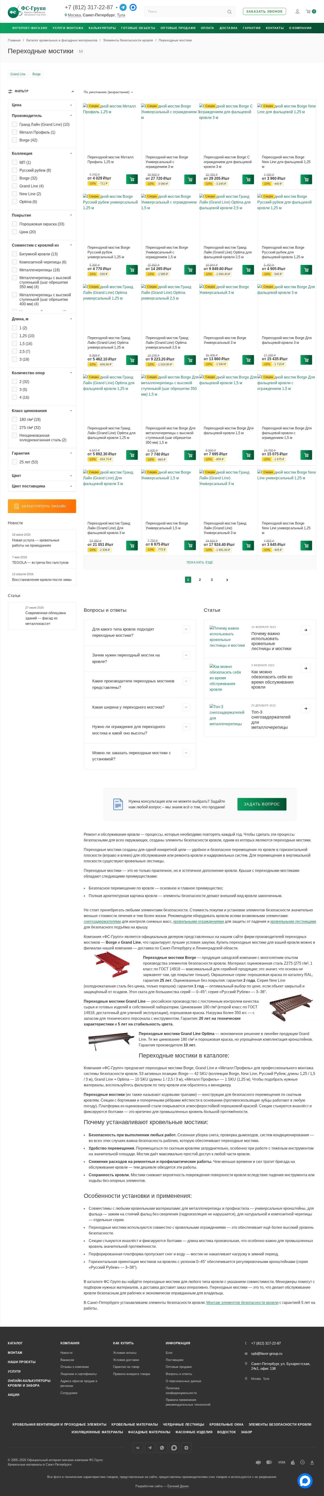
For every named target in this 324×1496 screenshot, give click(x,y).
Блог (169, 1353)
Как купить (123, 1343)
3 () (24, 359)
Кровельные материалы (134, 1424)
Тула (121, 15)
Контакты (275, 28)
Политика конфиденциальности (181, 1390)
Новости (15, 523)
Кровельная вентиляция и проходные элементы (59, 1424)
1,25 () (26, 336)
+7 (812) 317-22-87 (89, 7)
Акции (13, 1395)
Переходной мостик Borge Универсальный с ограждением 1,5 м (167, 252)
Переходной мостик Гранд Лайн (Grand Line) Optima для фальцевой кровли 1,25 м (111, 433)
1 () (23, 328)
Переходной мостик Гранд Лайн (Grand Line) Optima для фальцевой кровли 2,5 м (228, 252)
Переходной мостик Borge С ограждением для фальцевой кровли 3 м (228, 162)
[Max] (133, 7)
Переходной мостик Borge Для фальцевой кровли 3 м (287, 340)
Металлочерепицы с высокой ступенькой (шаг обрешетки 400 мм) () (45, 299)
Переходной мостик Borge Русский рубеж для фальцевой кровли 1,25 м (283, 252)
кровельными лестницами (293, 921)
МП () (25, 162)
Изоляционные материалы (97, 1432)
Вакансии (67, 1360)
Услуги (14, 1371)
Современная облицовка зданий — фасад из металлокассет (45, 618)
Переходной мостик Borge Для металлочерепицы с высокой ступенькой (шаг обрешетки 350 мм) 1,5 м (170, 435)
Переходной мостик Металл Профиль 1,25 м (111, 159)
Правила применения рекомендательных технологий (188, 1402)
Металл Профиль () (37, 132)
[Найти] (229, 11)
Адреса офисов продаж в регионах (78, 1383)
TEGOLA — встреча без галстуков (40, 562)
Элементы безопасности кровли (280, 1424)
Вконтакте (138, 1448)
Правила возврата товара (131, 1374)
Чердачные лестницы (183, 1424)
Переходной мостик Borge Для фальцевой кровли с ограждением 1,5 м (287, 433)
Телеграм (150, 1448)
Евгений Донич (178, 1486)
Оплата (207, 28)
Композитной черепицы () (42, 262)
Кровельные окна (226, 1424)
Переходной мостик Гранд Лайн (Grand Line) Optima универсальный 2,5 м (167, 342)
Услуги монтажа (68, 28)
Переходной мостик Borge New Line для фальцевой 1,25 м (286, 162)
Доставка (229, 28)
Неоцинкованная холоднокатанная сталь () (42, 437)
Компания (69, 1343)
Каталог (15, 1343)
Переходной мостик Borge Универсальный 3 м (225, 340)
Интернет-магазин (29, 28)
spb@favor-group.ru (266, 1353)
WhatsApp (162, 1448)
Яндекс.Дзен (186, 1448)
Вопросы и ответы (179, 1374)
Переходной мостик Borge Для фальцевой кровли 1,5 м (229, 430)
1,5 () (25, 344)
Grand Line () (31, 186)
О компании (300, 28)
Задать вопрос (262, 804)
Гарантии (252, 28)
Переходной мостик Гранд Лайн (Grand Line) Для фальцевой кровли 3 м (109, 528)
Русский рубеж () (35, 170)
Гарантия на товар (126, 1367)
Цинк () (27, 232)
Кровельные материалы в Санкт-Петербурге (39, 1464)
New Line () (30, 194)
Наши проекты (22, 1362)
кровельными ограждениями (198, 921)
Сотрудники (68, 1393)
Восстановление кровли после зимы (42, 580)
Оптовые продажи (178, 28)
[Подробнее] (305, 630)
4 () (24, 397)
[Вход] (297, 11)
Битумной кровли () (38, 254)
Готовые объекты (138, 28)
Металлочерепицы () (39, 270)
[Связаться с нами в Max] (303, 1479)
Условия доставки (126, 1360)
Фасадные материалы (149, 1432)
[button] (264, 11)
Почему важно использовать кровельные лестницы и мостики (271, 641)
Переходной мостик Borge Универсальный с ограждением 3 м (167, 162)
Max (174, 1448)
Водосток (226, 1432)
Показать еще (200, 562)
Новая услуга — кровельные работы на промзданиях (35, 543)
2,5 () (24, 352)
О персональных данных (183, 1381)
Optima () (28, 202)
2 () (24, 382)
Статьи (14, 596)
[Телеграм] (123, 7)
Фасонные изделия (194, 1432)
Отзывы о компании (74, 1367)
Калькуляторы (102, 28)
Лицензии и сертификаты (78, 1374)
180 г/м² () (30, 420)
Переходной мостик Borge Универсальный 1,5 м (167, 525)
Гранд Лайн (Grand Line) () (44, 124)
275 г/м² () (30, 428)
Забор (246, 1432)
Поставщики (174, 1360)
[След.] (227, 579)
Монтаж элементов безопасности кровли (242, 1303)
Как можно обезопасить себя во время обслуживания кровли (272, 679)
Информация (178, 1343)
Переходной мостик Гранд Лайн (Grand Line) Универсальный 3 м (225, 528)
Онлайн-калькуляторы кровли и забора (29, 1383)
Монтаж (15, 1353)
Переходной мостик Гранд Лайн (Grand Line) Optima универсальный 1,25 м (109, 342)
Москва (74, 15)
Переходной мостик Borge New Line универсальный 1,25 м (286, 528)
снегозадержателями (102, 921)
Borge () (28, 140)
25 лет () (28, 462)
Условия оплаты (124, 1353)
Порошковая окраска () (41, 224)
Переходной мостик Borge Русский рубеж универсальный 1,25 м (109, 252)
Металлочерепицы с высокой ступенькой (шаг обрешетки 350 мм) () (45, 282)
